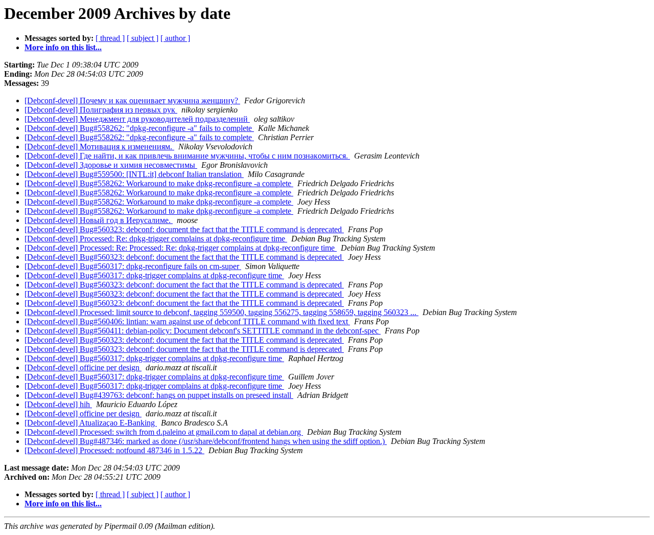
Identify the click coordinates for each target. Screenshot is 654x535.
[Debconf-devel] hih (58, 404)
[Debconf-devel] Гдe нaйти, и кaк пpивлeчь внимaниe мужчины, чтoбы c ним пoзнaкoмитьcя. (187, 155)
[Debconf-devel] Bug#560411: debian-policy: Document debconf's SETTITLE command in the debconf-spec (203, 330)
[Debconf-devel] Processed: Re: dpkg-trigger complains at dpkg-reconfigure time (156, 238)
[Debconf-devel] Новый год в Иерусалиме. (99, 220)
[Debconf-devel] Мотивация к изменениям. (99, 146)
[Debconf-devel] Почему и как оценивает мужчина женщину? (132, 100)
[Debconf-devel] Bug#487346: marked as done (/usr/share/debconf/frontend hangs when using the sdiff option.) (206, 441)
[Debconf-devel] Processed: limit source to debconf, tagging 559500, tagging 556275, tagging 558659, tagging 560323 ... (221, 312)
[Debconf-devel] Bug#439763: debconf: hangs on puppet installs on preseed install (159, 395)
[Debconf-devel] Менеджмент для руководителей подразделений (137, 119)
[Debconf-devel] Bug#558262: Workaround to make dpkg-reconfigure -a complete (159, 183)
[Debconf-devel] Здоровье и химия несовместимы (111, 165)
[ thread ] (110, 38)
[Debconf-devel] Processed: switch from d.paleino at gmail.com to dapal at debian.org (164, 432)
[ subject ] (142, 38)
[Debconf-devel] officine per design (83, 367)
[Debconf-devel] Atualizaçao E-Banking (91, 422)
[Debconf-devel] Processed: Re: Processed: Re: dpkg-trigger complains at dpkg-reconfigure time (181, 247)
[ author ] (175, 38)
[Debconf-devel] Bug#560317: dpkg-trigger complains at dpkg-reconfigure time (154, 275)
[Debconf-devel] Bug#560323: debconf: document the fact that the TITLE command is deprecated (184, 229)
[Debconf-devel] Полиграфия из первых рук (101, 109)
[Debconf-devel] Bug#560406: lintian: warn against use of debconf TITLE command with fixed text (187, 321)
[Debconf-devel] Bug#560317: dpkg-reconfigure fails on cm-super (133, 266)
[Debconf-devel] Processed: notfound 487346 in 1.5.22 (114, 450)
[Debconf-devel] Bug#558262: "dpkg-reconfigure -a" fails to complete (139, 128)
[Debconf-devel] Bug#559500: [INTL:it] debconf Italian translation (134, 174)
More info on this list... (63, 47)
